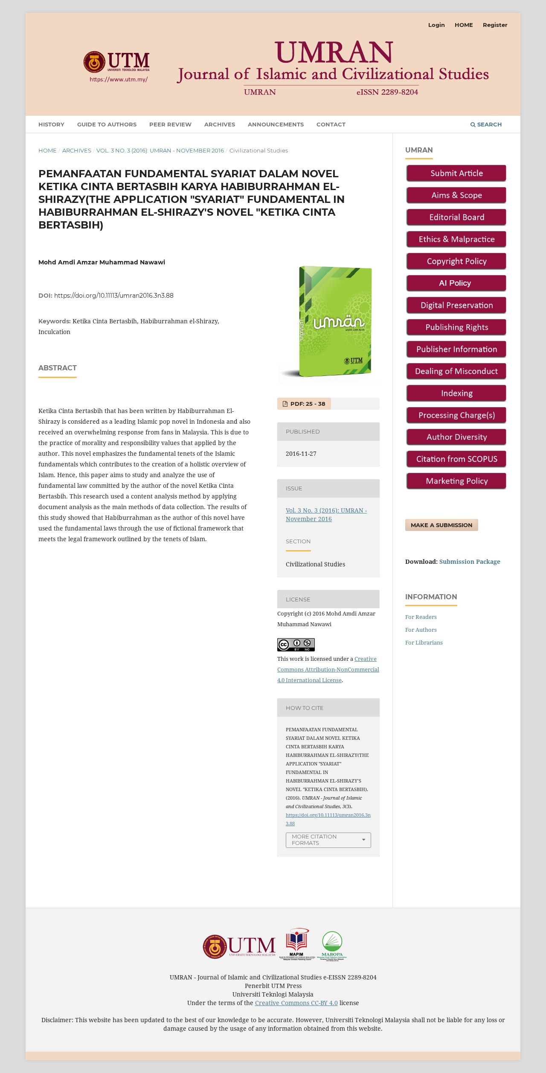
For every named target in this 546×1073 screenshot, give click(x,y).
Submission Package (469, 561)
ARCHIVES (219, 124)
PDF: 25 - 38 (307, 403)
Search (489, 124)
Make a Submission (442, 525)
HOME (464, 24)
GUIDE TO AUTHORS (106, 124)
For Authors (421, 629)
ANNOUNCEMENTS (276, 124)
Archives (76, 150)
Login (436, 24)
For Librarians (424, 642)
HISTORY (51, 124)
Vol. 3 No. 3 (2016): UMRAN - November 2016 (160, 150)
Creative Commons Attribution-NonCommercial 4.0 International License (328, 669)
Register (495, 24)
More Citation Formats (314, 839)
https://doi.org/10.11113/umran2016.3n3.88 (114, 295)
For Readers (421, 617)
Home (47, 150)
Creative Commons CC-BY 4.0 (296, 1003)
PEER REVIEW (170, 124)
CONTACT (331, 124)
